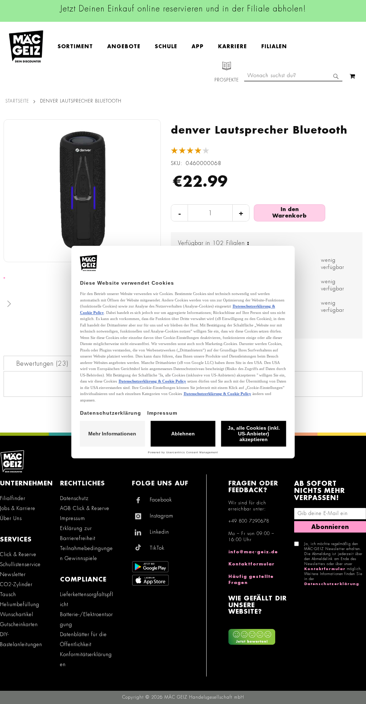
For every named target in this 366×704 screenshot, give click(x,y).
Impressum (72, 518)
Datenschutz (74, 498)
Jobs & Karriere (17, 508)
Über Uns (11, 518)
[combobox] (293, 76)
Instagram (161, 515)
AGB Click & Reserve (84, 508)
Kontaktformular (251, 564)
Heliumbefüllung (19, 604)
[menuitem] (79, 46)
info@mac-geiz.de (253, 552)
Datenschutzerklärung (331, 584)
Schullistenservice (20, 564)
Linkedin (159, 531)
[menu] (176, 46)
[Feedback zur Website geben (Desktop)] (257, 634)
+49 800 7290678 (248, 521)
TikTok (157, 547)
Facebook (161, 499)
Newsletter (13, 574)
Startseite (17, 101)
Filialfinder (12, 498)
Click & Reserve (18, 554)
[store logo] (26, 46)
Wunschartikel (16, 614)
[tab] (42, 363)
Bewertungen (41, 363)
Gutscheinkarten (19, 624)
